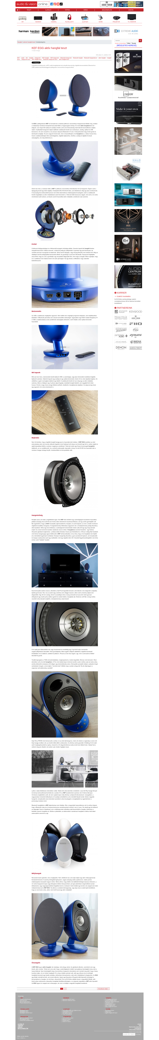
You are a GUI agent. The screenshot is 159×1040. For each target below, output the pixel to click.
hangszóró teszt (26, 59)
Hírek (20, 1027)
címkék (139, 1024)
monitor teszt (65, 1020)
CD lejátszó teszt (67, 1013)
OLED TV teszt (66, 1021)
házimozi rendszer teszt (68, 1000)
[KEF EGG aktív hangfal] (65, 95)
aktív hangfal (102, 58)
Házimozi (37, 18)
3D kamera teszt (109, 1010)
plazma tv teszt (66, 1019)
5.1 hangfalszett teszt (111, 999)
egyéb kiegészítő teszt (111, 1013)
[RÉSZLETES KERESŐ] (126, 45)
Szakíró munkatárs (124, 296)
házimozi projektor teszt (26, 1018)
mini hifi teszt (23, 1000)
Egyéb (99, 18)
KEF (18, 58)
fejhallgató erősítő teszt (26, 1013)
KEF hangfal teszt (37, 59)
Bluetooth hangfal (78, 58)
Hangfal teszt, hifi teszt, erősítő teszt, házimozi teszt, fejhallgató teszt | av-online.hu (35, 4)
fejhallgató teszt (24, 1010)
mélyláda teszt (109, 1003)
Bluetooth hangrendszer (90, 58)
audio (22, 58)
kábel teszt (108, 1011)
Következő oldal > (103, 988)
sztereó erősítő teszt (25, 999)
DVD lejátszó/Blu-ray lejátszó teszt (71, 1010)
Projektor (115, 18)
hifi (27, 58)
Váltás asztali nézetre (22, 1036)
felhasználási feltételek (135, 1029)
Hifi (20, 18)
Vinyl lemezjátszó (67, 1014)
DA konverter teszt (25, 1001)
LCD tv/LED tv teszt (67, 1018)
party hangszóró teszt (111, 1006)
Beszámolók (23, 1028)
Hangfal (52, 18)
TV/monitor (132, 22)
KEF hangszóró (55, 58)
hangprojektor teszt (110, 1004)
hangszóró (37, 58)
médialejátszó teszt (67, 1011)
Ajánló (21, 1024)
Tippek (20, 1025)
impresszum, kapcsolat (135, 1027)
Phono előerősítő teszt (26, 1003)
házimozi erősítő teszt (68, 999)
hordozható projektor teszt (27, 1020)
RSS (140, 1025)
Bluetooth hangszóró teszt (50, 59)
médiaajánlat (138, 1028)
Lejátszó (84, 18)
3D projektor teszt (24, 1019)
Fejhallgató (69, 18)
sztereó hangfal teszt (29, 42)
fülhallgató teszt (24, 1011)
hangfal (31, 58)
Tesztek (21, 996)
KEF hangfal (45, 58)
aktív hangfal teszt (64, 59)
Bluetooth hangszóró (66, 58)
